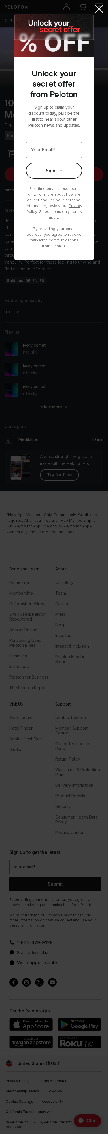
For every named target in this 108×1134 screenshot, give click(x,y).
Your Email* (43, 150)
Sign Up (54, 171)
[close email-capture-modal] (99, 9)
